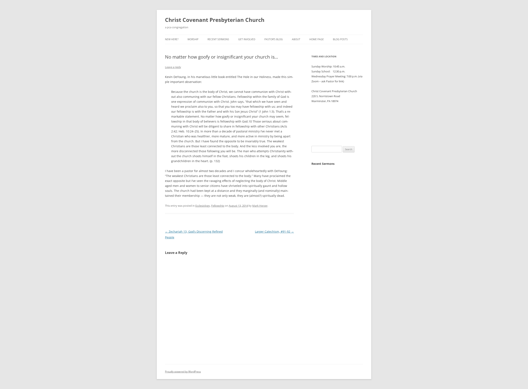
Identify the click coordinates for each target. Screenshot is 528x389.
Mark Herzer (260, 205)
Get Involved (246, 39)
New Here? (171, 39)
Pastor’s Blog (273, 39)
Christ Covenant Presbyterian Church (214, 20)
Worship (192, 39)
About (296, 39)
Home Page (316, 39)
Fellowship (217, 205)
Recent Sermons (218, 39)
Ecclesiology (202, 205)
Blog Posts (340, 39)
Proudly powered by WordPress (183, 371)
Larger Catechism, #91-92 (274, 231)
